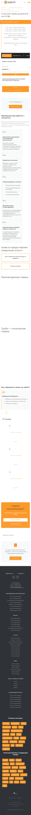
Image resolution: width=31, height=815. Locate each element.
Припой (16, 685)
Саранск (23, 738)
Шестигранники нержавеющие (15, 600)
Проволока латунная (15, 644)
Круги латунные (15, 655)
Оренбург (5, 734)
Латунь (15, 635)
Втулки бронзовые (15, 620)
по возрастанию (24, 55)
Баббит (15, 687)
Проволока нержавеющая (15, 604)
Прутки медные (15, 665)
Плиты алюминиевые (15, 705)
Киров (20, 727)
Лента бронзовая (15, 624)
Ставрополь (13, 741)
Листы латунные (15, 648)
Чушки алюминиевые (15, 707)
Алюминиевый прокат (15, 692)
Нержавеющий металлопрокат (15, 593)
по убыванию (22, 55)
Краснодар (6, 730)
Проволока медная (15, 669)
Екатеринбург (15, 723)
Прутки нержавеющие (15, 608)
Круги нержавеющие (15, 598)
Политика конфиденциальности (16, 804)
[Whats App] (17, 577)
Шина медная (15, 671)
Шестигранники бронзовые (15, 628)
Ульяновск (6, 745)
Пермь (19, 734)
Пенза (12, 734)
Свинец (15, 683)
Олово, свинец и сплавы (15, 678)
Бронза (15, 615)
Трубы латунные (15, 646)
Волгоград (6, 723)
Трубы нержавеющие (15, 602)
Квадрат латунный (15, 640)
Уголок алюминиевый (15, 699)
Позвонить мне (15, 524)
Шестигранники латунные (15, 642)
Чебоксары (19, 745)
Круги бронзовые (15, 630)
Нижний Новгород (17, 730)
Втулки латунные (15, 653)
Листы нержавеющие (15, 596)
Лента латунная (15, 650)
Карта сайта (15, 806)
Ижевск (24, 723)
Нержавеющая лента (15, 610)
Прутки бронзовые (15, 618)
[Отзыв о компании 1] (15, 478)
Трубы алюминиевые (15, 697)
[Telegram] (13, 577)
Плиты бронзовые (15, 626)
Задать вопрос (15, 520)
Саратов (5, 741)
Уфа (13, 745)
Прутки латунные (15, 638)
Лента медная (15, 673)
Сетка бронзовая (15, 622)
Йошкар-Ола (6, 727)
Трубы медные (15, 667)
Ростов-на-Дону (7, 738)
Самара (16, 738)
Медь (15, 660)
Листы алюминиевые (15, 695)
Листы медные (15, 663)
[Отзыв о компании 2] (15, 455)
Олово (15, 681)
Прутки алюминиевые (15, 701)
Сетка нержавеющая (15, 606)
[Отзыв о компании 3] (15, 432)
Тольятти (21, 741)
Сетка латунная (15, 651)
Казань (14, 727)
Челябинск (6, 749)
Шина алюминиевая (15, 703)
